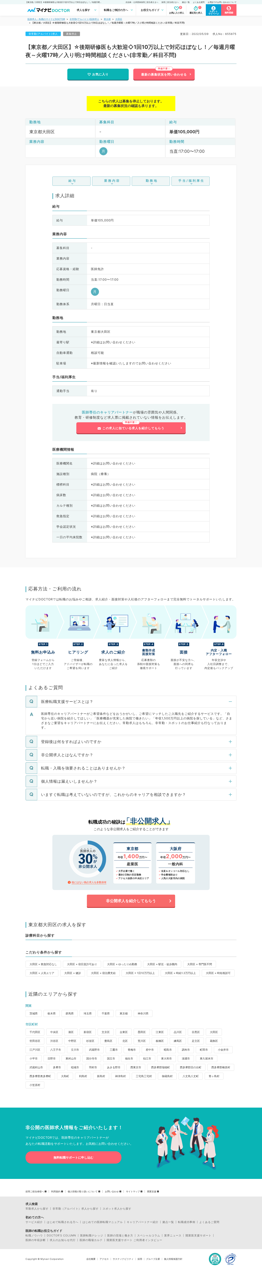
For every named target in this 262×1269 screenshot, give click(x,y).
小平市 (34, 1058)
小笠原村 (35, 1085)
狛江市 (147, 1058)
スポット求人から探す (117, 1208)
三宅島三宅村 (144, 1076)
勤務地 (152, 180)
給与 (72, 180)
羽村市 (93, 1067)
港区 (71, 1032)
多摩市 (57, 1067)
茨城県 (34, 1013)
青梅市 (132, 1049)
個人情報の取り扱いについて (83, 1191)
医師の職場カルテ (91, 1240)
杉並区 (90, 1040)
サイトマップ (133, 1191)
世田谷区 (35, 1040)
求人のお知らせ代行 (63, 1240)
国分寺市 (91, 1058)
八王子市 (55, 1049)
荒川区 (142, 1040)
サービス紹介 (34, 1222)
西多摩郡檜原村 (220, 1067)
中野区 (72, 1040)
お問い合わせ (112, 1191)
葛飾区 (214, 1040)
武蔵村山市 (36, 1067)
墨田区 (142, 1032)
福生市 (129, 1058)
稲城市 (75, 1067)
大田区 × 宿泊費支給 (103, 973)
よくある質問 (198, 2)
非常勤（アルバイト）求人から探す (76, 1208)
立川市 (75, 1049)
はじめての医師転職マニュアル (102, 1222)
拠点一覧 (186, 2)
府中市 (150, 1049)
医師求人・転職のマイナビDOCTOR (46, 19)
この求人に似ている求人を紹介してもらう (133, 428)
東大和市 (166, 1058)
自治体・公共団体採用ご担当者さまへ (142, 2)
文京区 (106, 1032)
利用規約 (55, 1191)
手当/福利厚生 (191, 180)
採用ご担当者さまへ (170, 2)
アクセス (104, 1259)
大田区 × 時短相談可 (218, 973)
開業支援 (151, 1191)
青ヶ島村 (214, 1076)
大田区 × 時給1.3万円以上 (180, 973)
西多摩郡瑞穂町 (160, 1067)
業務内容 (112, 180)
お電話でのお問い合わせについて (222, 2)
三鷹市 (114, 1049)
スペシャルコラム (148, 1235)
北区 (125, 1040)
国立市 (111, 1058)
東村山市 (71, 1058)
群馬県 (70, 1013)
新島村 (101, 1076)
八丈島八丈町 (191, 1076)
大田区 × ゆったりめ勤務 (122, 964)
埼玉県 (88, 1013)
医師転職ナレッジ (91, 1235)
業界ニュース (172, 1235)
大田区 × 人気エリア (42, 973)
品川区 (178, 1032)
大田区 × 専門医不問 (199, 964)
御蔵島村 (167, 1076)
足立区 (196, 1040)
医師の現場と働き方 (120, 1235)
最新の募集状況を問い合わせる (164, 74)
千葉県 (106, 1013)
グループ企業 (153, 1259)
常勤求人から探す (37, 1208)
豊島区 (108, 1040)
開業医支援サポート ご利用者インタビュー (134, 1240)
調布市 (186, 1049)
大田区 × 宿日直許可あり (82, 964)
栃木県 (52, 1013)
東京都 (107, 19)
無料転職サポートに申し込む (73, 1157)
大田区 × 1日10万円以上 (140, 973)
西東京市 (135, 1067)
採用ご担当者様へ (35, 1191)
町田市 (204, 1049)
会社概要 (91, 1259)
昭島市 (168, 1049)
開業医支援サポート (198, 1235)
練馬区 (178, 1040)
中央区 (54, 1032)
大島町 (65, 1076)
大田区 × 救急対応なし (43, 964)
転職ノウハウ (34, 1235)
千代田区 (35, 1032)
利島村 (83, 1076)
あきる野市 (113, 1067)
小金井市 (223, 1049)
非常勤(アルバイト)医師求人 (84, 19)
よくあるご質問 (209, 1222)
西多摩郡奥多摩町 (40, 1076)
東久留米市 (206, 1058)
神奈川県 (143, 1013)
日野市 (52, 1058)
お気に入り (100, 74)
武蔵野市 (94, 1049)
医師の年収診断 (36, 1240)
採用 (140, 1259)
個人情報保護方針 (173, 1259)
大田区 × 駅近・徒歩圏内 (162, 964)
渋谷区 (54, 1040)
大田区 (118, 19)
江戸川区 (35, 1049)
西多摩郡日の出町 (190, 1067)
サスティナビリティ (123, 1259)
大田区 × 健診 (72, 973)
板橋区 (160, 1040)
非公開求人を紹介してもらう (131, 900)
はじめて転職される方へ (62, 1222)
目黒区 (196, 1032)
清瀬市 (186, 1058)
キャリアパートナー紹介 (142, 1222)
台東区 (124, 1032)
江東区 (160, 1032)
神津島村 (120, 1076)
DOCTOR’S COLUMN (61, 1235)
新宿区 (88, 1032)
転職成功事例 (186, 1222)
